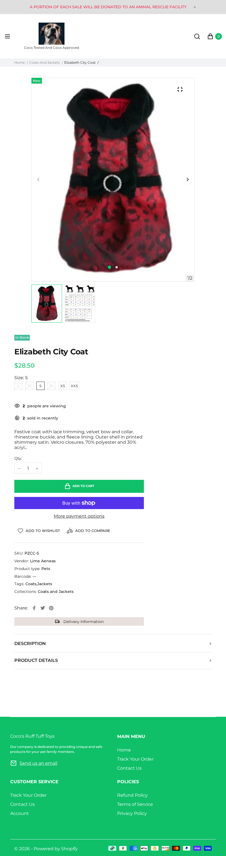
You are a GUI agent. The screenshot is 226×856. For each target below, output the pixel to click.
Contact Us (129, 768)
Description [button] (30, 643)
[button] (116, 267)
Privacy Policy (132, 813)
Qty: (18, 458)
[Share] (34, 608)
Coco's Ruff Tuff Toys (56, 744)
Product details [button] (36, 660)
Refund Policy (132, 795)
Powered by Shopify (56, 848)
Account (19, 813)
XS (62, 386)
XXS (74, 386)
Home (19, 63)
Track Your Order (135, 759)
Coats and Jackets (44, 63)
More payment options (79, 516)
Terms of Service (135, 804)
